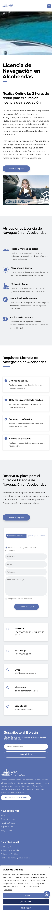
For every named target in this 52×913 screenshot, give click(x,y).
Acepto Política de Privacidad (20, 599)
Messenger (20, 687)
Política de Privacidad (10, 850)
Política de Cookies (9, 854)
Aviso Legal (6, 846)
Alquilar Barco (7, 826)
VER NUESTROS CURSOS (16, 797)
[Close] (49, 867)
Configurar (26, 902)
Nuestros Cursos (8, 823)
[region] (26, 889)
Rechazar (26, 908)
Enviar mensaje (26, 607)
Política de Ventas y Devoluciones (15, 858)
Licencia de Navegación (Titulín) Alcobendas (20, 549)
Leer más (8, 889)
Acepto (26, 895)
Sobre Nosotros (8, 819)
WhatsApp (20, 650)
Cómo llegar (21, 706)
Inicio (3, 815)
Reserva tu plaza (16, 168)
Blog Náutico (6, 830)
